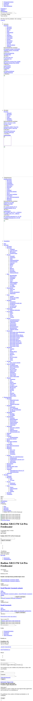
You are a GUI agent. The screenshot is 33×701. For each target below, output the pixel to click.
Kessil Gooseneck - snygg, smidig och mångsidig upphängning (16, 611)
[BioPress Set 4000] (9, 202)
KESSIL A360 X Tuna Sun (10, 128)
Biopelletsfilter (13, 275)
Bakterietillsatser (14, 419)
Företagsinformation (8, 2)
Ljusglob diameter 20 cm (10, 208)
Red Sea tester (13, 369)
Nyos (11, 355)
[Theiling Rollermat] (9, 71)
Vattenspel (9, 473)
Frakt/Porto (6, 3)
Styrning (9, 43)
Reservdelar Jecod (14, 339)
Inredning (9, 35)
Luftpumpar (13, 322)
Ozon (11, 281)
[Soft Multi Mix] (9, 53)
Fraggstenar (6, 68)
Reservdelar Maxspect (15, 340)
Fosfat (11, 290)
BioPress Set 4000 (8, 204)
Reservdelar (10, 40)
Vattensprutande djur (15, 431)
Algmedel (9, 113)
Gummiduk (12, 407)
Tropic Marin (13, 396)
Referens (3, 573)
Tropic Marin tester (14, 376)
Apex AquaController (15, 362)
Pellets (11, 490)
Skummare (9, 42)
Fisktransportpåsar (14, 260)
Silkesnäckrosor (13, 430)
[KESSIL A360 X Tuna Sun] (11, 127)
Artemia (12, 296)
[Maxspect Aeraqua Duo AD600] (12, 61)
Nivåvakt (12, 270)
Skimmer (9, 465)
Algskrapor (12, 257)
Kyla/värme (9, 38)
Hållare (11, 264)
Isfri (11, 443)
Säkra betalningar (8, 6)
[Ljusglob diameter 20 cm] (10, 206)
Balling (11, 382)
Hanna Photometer (14, 366)
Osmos (11, 279)
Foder (8, 34)
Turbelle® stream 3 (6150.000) (11, 50)
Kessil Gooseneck (6, 605)
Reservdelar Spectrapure (16, 343)
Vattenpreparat (13, 423)
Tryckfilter (12, 415)
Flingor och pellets (14, 297)
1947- (2, 608)
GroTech (12, 384)
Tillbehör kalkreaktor (15, 310)
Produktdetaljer (7, 559)
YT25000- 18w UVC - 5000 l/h (11, 213)
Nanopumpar (13, 324)
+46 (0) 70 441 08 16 (6, 646)
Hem (5, 243)
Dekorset (9, 187)
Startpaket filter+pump (12, 466)
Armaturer (12, 249)
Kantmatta (12, 452)
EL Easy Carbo (7, 124)
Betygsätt (3, 555)
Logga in (3, 679)
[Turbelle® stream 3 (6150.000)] (12, 49)
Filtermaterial (10, 32)
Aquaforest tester (14, 365)
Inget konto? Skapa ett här (7, 682)
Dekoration (9, 186)
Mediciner (9, 198)
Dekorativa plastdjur (15, 427)
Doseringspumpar (14, 321)
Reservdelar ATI (14, 333)
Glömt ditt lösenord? (6, 677)
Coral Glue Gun (8, 58)
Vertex (11, 360)
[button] (6, 24)
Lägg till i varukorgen (5, 540)
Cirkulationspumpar (14, 319)
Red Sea (12, 390)
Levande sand (13, 306)
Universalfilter (13, 283)
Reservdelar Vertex (14, 346)
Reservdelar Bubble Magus (16, 335)
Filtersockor (13, 277)
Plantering (9, 199)
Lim (11, 267)
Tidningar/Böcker (14, 272)
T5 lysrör (12, 480)
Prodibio (12, 389)
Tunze (11, 358)
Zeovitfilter (12, 286)
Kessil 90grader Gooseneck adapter (12, 588)
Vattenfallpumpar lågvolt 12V (17, 470)
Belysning (9, 28)
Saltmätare (12, 372)
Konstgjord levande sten (16, 303)
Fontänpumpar (13, 458)
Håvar (8, 193)
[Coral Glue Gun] (8, 57)
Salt (11, 391)
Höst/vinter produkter (12, 194)
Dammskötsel (10, 184)
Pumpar (9, 39)
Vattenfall (9, 469)
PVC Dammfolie (14, 408)
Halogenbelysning (14, 400)
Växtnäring (9, 120)
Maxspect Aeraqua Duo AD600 (11, 63)
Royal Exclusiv (13, 357)
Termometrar (13, 373)
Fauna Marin (13, 383)
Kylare (11, 315)
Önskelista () (4, 8)
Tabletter (12, 491)
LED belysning (13, 250)
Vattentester (12, 425)
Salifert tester (13, 371)
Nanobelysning (13, 253)
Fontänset (9, 190)
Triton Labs (12, 394)
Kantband (12, 451)
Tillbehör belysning (14, 404)
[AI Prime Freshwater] (9, 131)
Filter (8, 31)
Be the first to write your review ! (9, 616)
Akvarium (9, 27)
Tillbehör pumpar (14, 329)
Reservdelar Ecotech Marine (17, 336)
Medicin (12, 268)
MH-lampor (13, 252)
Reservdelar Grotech (15, 337)
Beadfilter (12, 413)
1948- (2, 591)
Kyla (11, 314)
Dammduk (9, 181)
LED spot (12, 401)
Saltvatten (6, 25)
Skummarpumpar (14, 326)
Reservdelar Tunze (14, 344)
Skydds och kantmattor (15, 409)
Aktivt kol (12, 289)
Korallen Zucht (13, 386)
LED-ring (12, 402)
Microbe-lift (13, 387)
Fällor (11, 259)
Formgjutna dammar (12, 191)
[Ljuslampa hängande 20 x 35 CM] (12, 216)
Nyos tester (12, 368)
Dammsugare (13, 420)
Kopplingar (9, 195)
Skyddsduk (12, 411)
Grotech (12, 353)
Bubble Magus (13, 351)
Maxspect (12, 354)
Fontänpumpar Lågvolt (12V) (17, 459)
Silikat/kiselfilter (14, 282)
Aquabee (12, 348)
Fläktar (11, 312)
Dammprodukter (8, 179)
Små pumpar (13, 462)
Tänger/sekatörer (14, 422)
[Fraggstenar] (7, 67)
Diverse (9, 29)
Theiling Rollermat (8, 72)
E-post (2, 671)
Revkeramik (13, 307)
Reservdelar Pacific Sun (15, 342)
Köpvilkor (6, 4)
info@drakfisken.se (5, 649)
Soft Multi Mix (7, 54)
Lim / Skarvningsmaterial (13, 197)
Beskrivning (7, 558)
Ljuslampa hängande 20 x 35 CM (12, 217)
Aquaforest (12, 379)
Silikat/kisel (12, 293)
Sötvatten (6, 111)
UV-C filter (9, 467)
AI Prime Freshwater (9, 132)
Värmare (12, 317)
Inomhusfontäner (14, 437)
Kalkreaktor (10, 36)
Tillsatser (9, 46)
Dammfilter (9, 183)
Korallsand (12, 304)
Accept (2, 698)
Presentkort (12, 271)
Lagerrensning (7, 65)
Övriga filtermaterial (15, 292)
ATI (11, 350)
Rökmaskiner (10, 463)
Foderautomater (13, 261)
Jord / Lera (12, 449)
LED (11, 479)
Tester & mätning (11, 45)
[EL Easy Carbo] (10, 122)
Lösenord (3, 674)
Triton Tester (13, 375)
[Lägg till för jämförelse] (1, 543)
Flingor (11, 487)
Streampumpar (13, 328)
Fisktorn (12, 429)
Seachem (12, 393)
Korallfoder (12, 299)
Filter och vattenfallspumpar (16, 456)
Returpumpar (13, 325)
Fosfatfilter (12, 278)
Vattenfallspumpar (14, 472)
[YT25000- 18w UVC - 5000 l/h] (12, 212)
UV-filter (12, 285)
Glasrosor (12, 263)
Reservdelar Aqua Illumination (17, 332)
